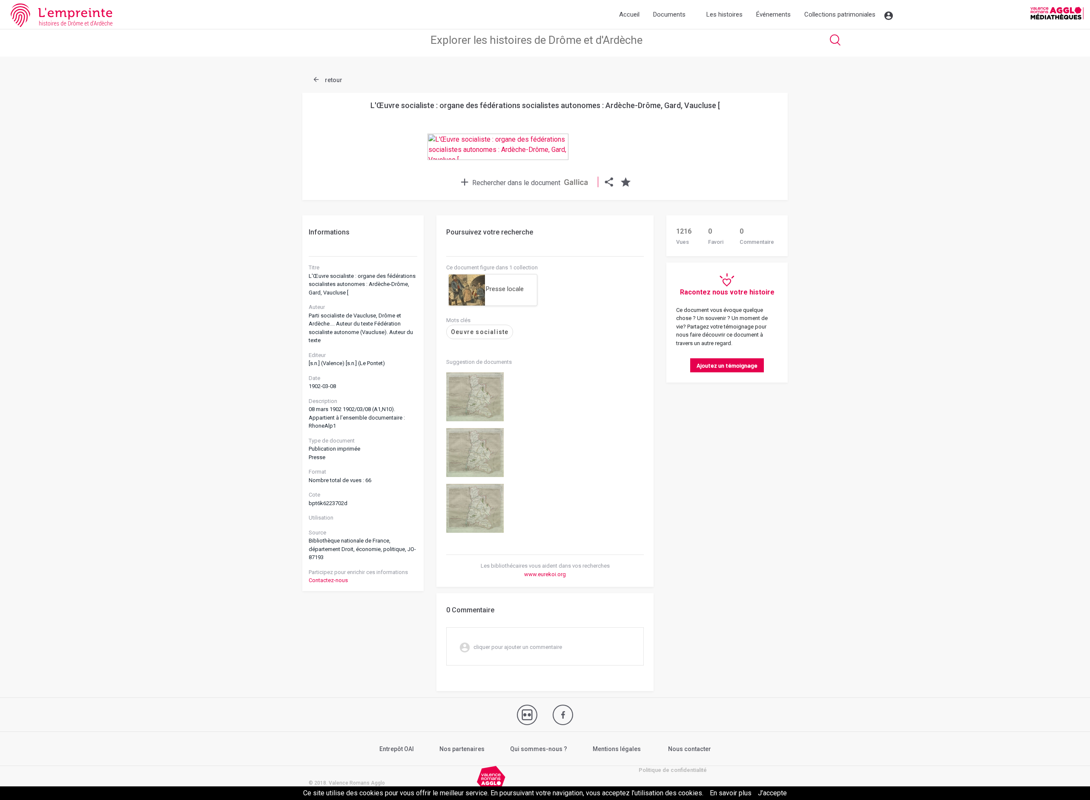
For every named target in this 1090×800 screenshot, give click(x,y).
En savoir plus (731, 793)
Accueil (629, 14)
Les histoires (724, 14)
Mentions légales (617, 749)
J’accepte (772, 793)
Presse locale (505, 289)
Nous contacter (689, 749)
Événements (773, 14)
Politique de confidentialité (673, 770)
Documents (669, 14)
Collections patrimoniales (839, 14)
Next (760, 129)
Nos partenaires (462, 749)
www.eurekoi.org (545, 574)
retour (333, 80)
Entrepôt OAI (396, 749)
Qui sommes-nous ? (538, 749)
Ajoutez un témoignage (727, 365)
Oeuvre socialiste (479, 332)
